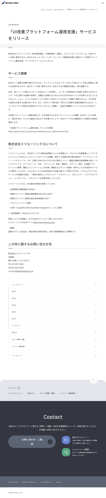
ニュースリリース (58, 9)
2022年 (13, 319)
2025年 (13, 298)
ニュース (49, 9)
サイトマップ (12, 482)
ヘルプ (58, 482)
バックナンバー (16, 325)
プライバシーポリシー (29, 482)
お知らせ (14, 332)
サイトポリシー (46, 482)
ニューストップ (16, 355)
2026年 (13, 291)
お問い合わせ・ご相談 (32, 441)
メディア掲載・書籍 (17, 339)
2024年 (13, 305)
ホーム (43, 9)
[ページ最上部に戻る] (93, 380)
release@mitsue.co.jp (23, 271)
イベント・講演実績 (18, 346)
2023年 (13, 312)
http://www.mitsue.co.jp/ (44, 222)
